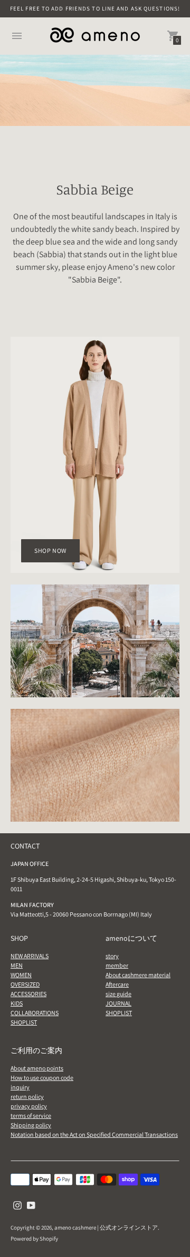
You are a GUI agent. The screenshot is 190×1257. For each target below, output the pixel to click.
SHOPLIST (24, 1022)
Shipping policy (31, 1125)
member (117, 965)
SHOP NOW (50, 550)
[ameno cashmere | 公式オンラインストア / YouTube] (31, 1204)
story (112, 956)
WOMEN (21, 975)
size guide (118, 994)
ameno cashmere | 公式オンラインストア (106, 1227)
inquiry (20, 1087)
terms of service (31, 1115)
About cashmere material (138, 975)
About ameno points (37, 1068)
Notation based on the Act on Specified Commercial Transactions (94, 1134)
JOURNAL (118, 1003)
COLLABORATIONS (35, 1013)
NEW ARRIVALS (30, 956)
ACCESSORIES (28, 994)
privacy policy (29, 1106)
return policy (27, 1096)
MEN (17, 965)
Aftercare (117, 984)
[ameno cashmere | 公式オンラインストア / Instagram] (17, 1204)
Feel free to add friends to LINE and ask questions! (95, 8)
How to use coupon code (42, 1077)
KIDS (17, 1003)
